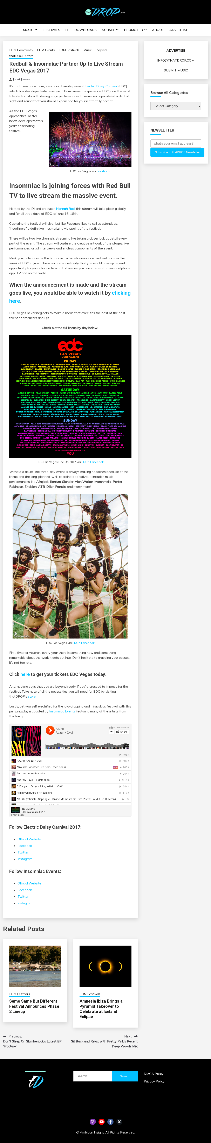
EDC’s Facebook (93, 462)
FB (110, 1122)
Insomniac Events (62, 711)
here (25, 674)
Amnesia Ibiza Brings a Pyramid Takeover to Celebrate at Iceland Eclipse (101, 1009)
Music (28, 30)
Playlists (101, 50)
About (158, 30)
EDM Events (46, 50)
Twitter (23, 852)
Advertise (178, 30)
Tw (119, 1122)
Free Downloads (81, 30)
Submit (108, 30)
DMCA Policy (154, 1074)
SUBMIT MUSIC (176, 70)
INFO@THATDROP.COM (175, 60)
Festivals (51, 30)
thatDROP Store (21, 56)
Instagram (25, 859)
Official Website (29, 839)
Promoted (133, 30)
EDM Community (21, 50)
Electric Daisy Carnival (101, 86)
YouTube (101, 1122)
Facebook (103, 171)
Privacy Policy (154, 1081)
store (32, 696)
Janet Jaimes (21, 79)
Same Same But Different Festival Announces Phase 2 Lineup (34, 1006)
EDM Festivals (69, 50)
